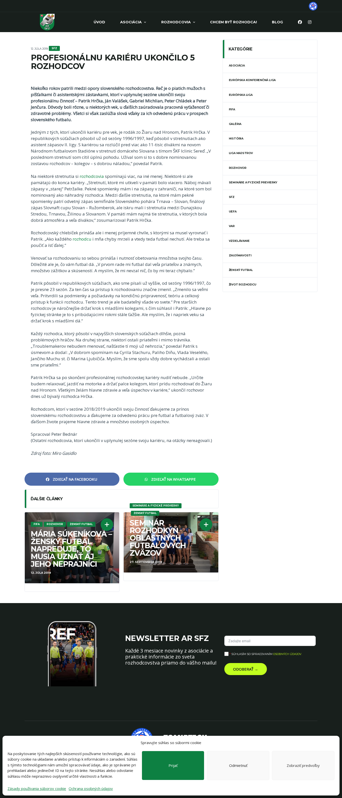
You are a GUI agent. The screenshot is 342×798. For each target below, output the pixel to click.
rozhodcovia (92, 176)
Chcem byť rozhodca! (233, 22)
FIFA (232, 109)
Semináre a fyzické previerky (253, 182)
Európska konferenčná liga (252, 80)
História (236, 138)
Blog (277, 22)
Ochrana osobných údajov (91, 788)
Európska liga (241, 95)
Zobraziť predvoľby (303, 765)
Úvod (99, 22)
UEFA (233, 211)
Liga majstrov (241, 153)
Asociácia (131, 22)
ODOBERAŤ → (245, 669)
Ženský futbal (241, 270)
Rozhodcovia (176, 22)
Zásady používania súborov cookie (37, 788)
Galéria (235, 124)
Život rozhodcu (242, 284)
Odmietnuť (238, 765)
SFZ (232, 197)
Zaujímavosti (240, 255)
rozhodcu (82, 239)
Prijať (173, 765)
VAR (232, 226)
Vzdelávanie (239, 241)
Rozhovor (237, 168)
